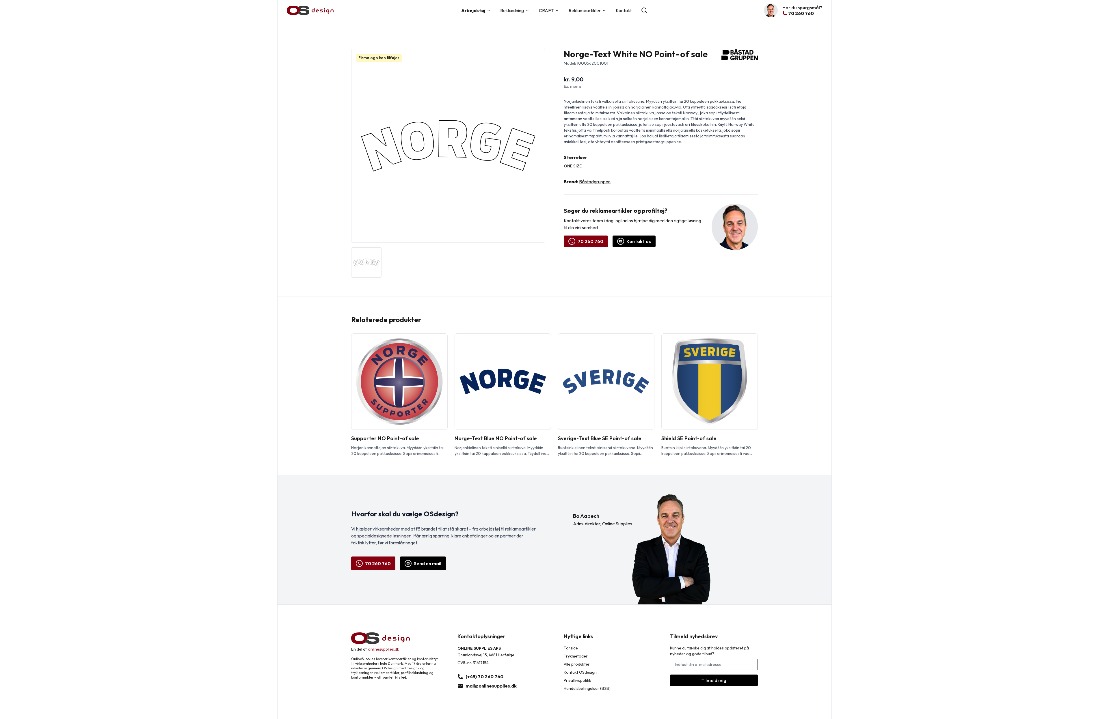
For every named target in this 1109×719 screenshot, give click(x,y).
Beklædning (512, 10)
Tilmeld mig (714, 680)
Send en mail (427, 563)
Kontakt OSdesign (580, 672)
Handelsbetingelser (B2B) (587, 688)
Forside (571, 648)
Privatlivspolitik (577, 680)
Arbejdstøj (473, 10)
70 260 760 (590, 241)
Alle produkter (577, 664)
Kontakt (624, 10)
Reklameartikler (585, 10)
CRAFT (546, 10)
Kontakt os (638, 241)
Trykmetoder (576, 656)
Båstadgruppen (595, 181)
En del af (375, 649)
